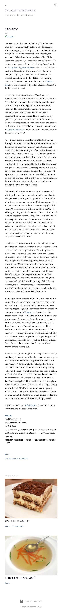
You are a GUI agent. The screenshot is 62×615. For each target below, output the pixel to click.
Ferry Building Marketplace (21, 67)
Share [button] (7, 454)
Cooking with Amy (15, 129)
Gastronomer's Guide (20, 10)
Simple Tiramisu (17, 521)
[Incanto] (9, 36)
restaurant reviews (19, 458)
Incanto (8, 416)
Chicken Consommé (20, 578)
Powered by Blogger (33, 601)
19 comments (17, 526)
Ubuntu (27, 312)
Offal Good (30, 405)
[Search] (55, 4)
